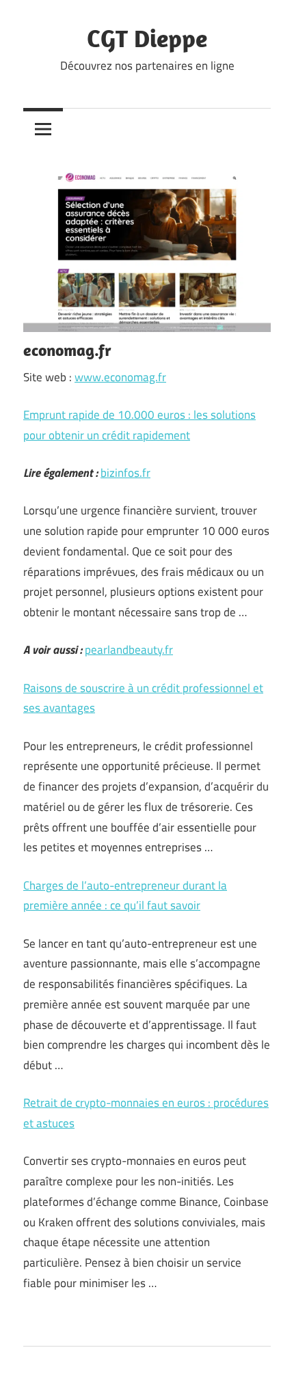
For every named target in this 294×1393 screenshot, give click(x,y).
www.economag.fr (120, 377)
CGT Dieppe (147, 38)
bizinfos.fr (125, 473)
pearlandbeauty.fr (129, 650)
